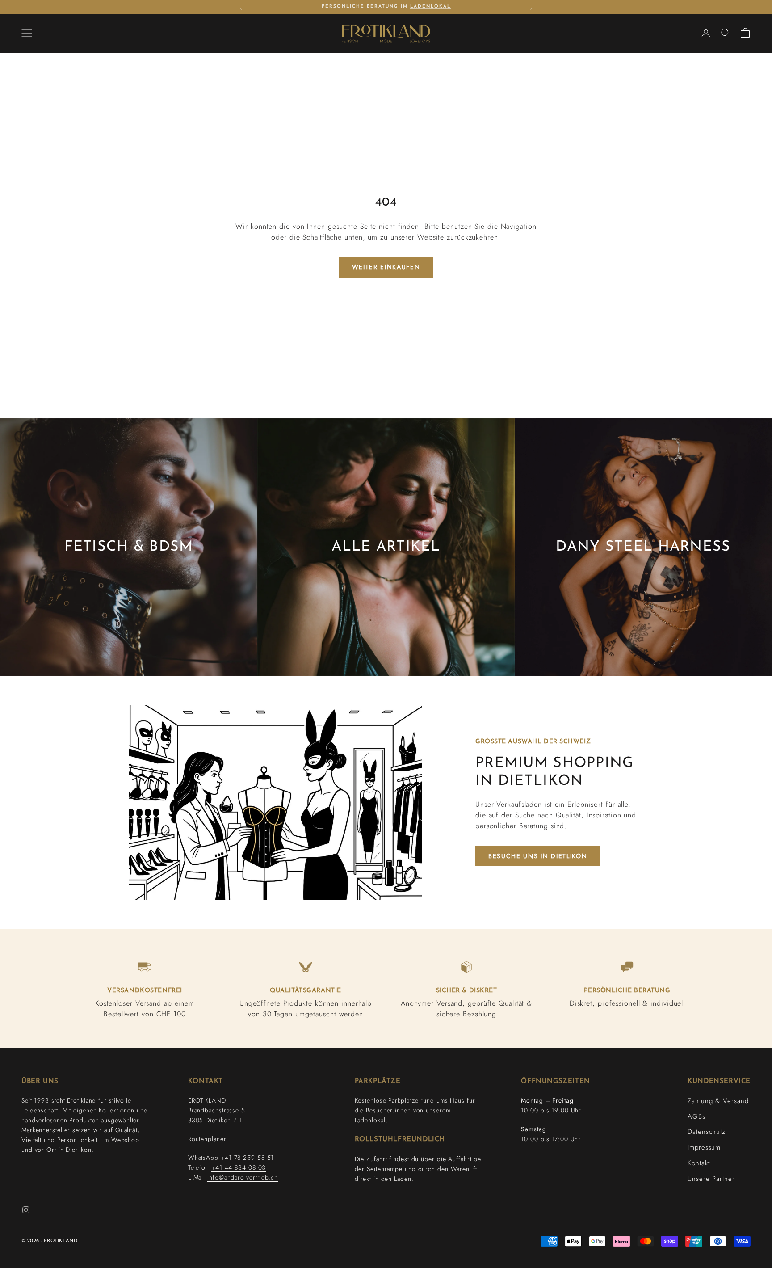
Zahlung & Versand (718, 1101)
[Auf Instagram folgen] (25, 1209)
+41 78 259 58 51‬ (247, 1157)
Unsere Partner (711, 1179)
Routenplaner (207, 1138)
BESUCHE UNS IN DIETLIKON (537, 855)
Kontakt (698, 1163)
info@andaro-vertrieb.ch (242, 1177)
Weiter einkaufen (386, 266)
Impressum (704, 1147)
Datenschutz (707, 1132)
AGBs (696, 1116)
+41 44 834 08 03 (238, 1167)
